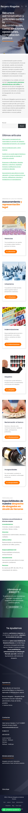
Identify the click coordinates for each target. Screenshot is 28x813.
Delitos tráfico (6, 540)
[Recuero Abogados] (10, 6)
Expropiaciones (7, 557)
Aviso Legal (18, 805)
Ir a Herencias (10, 251)
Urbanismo (8, 805)
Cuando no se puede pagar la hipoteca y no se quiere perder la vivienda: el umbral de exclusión (14, 156)
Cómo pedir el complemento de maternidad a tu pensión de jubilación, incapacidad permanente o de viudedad (13, 141)
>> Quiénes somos (7, 705)
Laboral (9, 802)
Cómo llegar (5, 789)
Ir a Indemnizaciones (12, 344)
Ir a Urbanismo (11, 297)
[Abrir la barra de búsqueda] (22, 6)
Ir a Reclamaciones (12, 437)
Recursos (5, 565)
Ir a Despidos (10, 390)
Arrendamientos (7, 524)
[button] (11, 809)
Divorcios (5, 532)
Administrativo (19, 802)
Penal (13, 802)
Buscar (4, 122)
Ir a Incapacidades (12, 482)
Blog (13, 805)
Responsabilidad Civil (9, 550)
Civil (4, 802)
